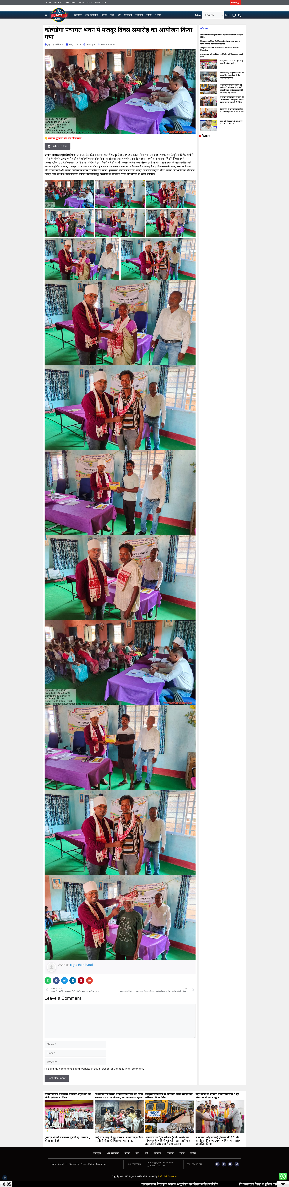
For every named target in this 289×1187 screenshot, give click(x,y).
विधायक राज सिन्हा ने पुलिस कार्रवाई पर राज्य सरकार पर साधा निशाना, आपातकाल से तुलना (220, 42)
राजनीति (139, 15)
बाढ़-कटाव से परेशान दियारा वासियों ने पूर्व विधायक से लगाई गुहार (217, 1095)
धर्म (119, 15)
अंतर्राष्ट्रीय (77, 15)
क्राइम (104, 15)
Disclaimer (70, 2)
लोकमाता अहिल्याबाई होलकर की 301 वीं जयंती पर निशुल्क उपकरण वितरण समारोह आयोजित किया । (232, 99)
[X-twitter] (224, 1164)
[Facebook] (217, 1164)
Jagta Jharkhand (81, 965)
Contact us (100, 2)
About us (58, 2)
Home (48, 2)
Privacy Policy (85, 2)
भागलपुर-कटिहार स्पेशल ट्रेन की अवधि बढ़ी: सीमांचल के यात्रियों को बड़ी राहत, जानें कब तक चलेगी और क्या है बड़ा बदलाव (231, 89)
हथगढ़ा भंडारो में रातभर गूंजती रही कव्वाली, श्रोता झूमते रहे (232, 61)
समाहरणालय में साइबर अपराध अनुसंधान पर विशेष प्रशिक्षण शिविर (68, 1095)
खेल (112, 15)
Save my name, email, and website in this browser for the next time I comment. (96, 1068)
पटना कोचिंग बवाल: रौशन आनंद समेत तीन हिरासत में (231, 122)
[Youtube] (230, 1164)
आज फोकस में (91, 15)
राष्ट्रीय (148, 15)
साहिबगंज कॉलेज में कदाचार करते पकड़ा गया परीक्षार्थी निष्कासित (169, 1095)
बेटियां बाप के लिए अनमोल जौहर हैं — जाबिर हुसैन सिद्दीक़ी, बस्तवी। (232, 110)
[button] (239, 15)
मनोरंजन (128, 15)
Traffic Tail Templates (167, 1176)
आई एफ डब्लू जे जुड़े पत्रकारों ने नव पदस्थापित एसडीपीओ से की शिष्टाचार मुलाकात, (232, 75)
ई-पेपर (158, 15)
